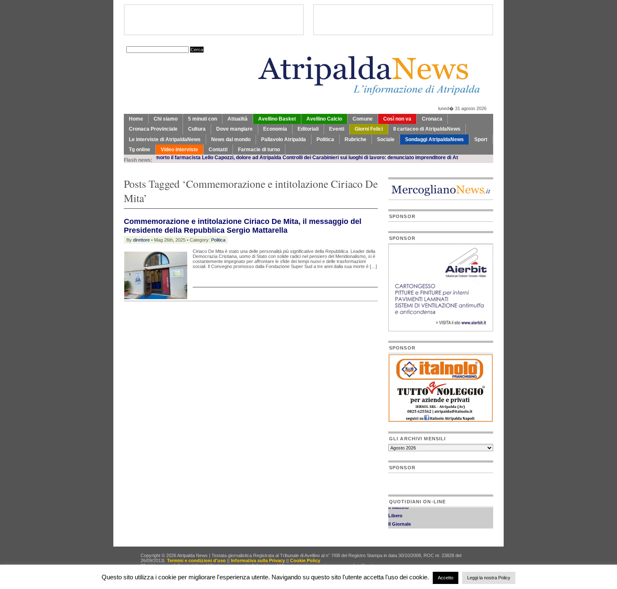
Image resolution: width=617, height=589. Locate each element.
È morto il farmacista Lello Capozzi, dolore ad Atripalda (204, 157)
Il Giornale (399, 520)
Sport (480, 139)
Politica (325, 139)
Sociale (386, 139)
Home (136, 119)
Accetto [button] (445, 577)
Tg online (139, 150)
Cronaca (432, 119)
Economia (275, 129)
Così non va (397, 119)
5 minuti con (202, 119)
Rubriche (355, 139)
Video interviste (179, 150)
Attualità (237, 119)
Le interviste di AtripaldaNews (165, 139)
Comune (363, 119)
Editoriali (308, 129)
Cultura (197, 129)
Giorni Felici (369, 129)
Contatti (218, 150)
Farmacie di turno (259, 150)
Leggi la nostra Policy (488, 577)
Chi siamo (166, 119)
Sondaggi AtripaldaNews (434, 139)
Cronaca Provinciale (153, 129)
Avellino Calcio (324, 119)
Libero (395, 512)
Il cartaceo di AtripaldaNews (426, 129)
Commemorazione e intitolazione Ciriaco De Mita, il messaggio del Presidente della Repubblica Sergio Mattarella (242, 225)
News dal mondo (231, 139)
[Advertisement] (222, 322)
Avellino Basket (277, 119)
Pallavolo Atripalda (283, 139)
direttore (141, 239)
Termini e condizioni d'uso (196, 560)
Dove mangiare (234, 129)
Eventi (336, 129)
